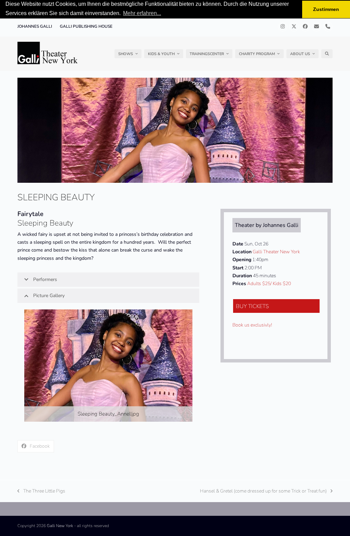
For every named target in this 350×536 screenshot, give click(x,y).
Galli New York (60, 525)
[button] (327, 53)
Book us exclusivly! (252, 325)
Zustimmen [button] (326, 9)
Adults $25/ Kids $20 (269, 283)
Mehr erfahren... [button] (142, 13)
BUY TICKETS (252, 306)
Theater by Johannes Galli (266, 225)
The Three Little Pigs (41, 491)
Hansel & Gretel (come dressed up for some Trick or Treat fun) (263, 491)
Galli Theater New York (276, 251)
